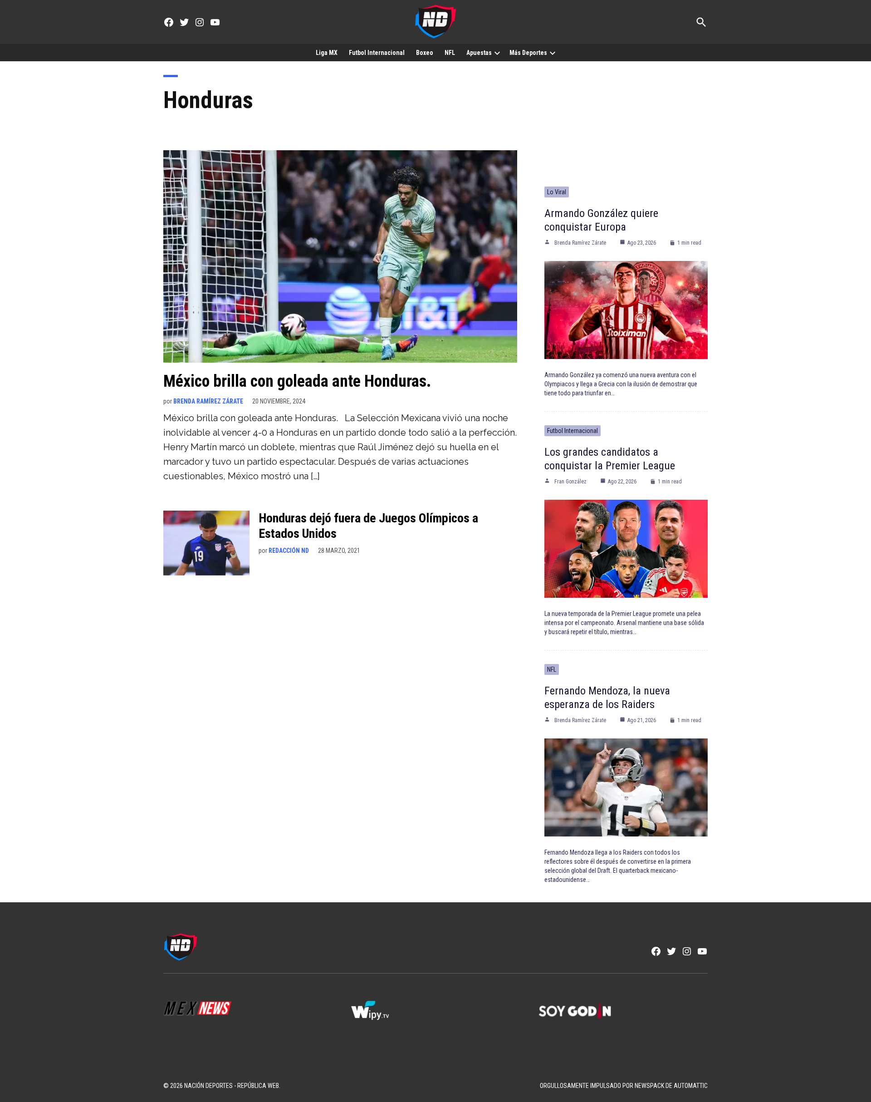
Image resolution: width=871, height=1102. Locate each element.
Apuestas (479, 52)
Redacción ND (289, 550)
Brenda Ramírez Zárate (208, 401)
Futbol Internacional (377, 52)
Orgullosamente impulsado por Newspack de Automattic (624, 1085)
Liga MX (327, 52)
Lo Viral (556, 192)
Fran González (570, 481)
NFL (450, 52)
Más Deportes (528, 52)
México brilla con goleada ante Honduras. (297, 381)
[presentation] (497, 53)
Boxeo (424, 52)
